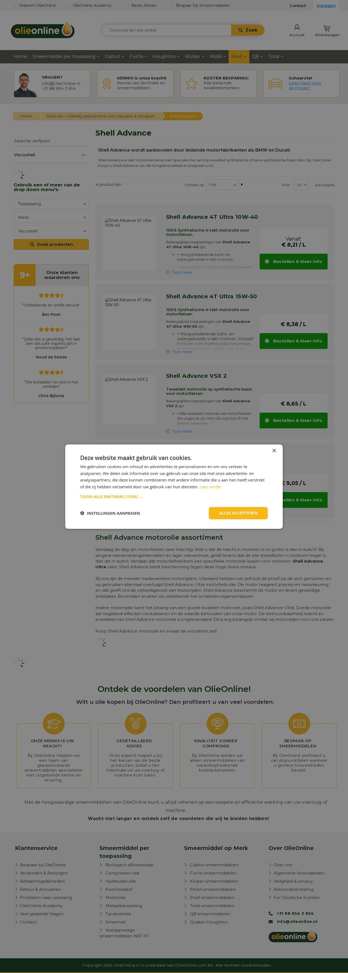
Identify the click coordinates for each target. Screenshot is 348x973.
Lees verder (210, 486)
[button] (174, 496)
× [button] (274, 451)
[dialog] (174, 486)
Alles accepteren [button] (238, 512)
